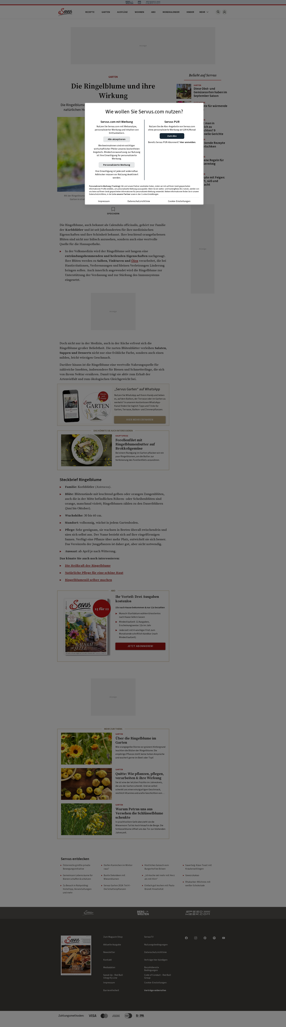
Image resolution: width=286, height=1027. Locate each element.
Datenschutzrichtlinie (139, 201)
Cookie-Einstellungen (179, 201)
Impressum (104, 201)
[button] (172, 136)
